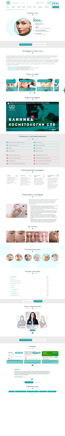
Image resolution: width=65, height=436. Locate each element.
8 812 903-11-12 (53, 2)
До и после (29, 6)
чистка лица (12, 391)
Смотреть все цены (28, 301)
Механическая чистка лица (15, 280)
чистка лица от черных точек (33, 391)
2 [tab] (32, 92)
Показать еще (32, 393)
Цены (35, 6)
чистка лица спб (43, 391)
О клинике (40, 6)
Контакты (47, 6)
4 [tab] (34, 92)
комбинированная (11, 69)
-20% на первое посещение (40, 34)
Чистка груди (12, 285)
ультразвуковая (11, 68)
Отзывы (18, 6)
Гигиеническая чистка (14, 295)
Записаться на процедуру (25, 44)
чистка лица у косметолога (20, 391)
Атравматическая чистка (15, 293)
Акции (13, 6)
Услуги (7, 6)
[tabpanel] (15, 85)
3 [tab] (33, 92)
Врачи (24, 6)
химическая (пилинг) (12, 67)
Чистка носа (12, 287)
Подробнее (32, 330)
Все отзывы (37, 382)
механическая (10, 66)
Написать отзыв (29, 382)
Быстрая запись (38, 301)
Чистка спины (12, 291)
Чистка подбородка (14, 289)
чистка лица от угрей (51, 391)
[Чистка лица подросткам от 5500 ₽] (28, 257)
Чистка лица (12, 278)
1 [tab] (30, 92)
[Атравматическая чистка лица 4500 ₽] (10, 257)
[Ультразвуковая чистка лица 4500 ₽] (46, 257)
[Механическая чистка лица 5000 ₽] (37, 257)
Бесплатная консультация (39, 44)
